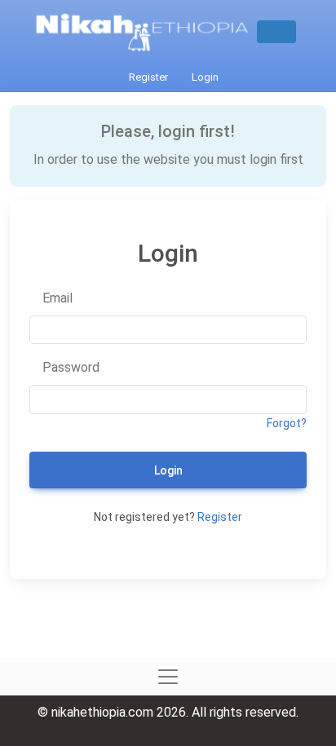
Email (56, 298)
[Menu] (276, 31)
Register (147, 77)
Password (69, 367)
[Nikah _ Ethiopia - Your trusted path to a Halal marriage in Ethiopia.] (148, 31)
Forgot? (287, 423)
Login (204, 77)
